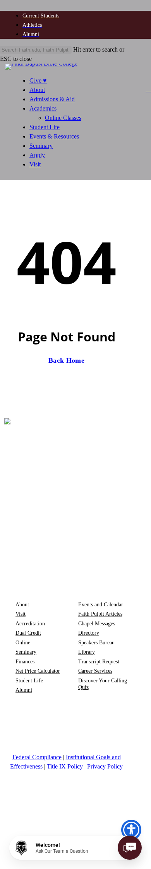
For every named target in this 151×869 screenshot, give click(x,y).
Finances (24, 662)
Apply (37, 155)
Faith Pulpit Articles (100, 614)
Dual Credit (28, 633)
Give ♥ (38, 80)
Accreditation (30, 624)
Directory (88, 633)
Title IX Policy (65, 766)
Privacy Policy (105, 766)
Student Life (44, 127)
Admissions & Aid (52, 99)
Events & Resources (54, 136)
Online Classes (63, 117)
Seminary (41, 145)
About (37, 90)
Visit (35, 164)
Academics (43, 108)
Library (86, 652)
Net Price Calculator (37, 671)
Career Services (95, 671)
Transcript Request (98, 662)
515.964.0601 (37, 575)
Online (22, 643)
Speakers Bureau (96, 643)
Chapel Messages (96, 624)
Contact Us (101, 575)
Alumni (23, 690)
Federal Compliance (37, 757)
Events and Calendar (100, 605)
